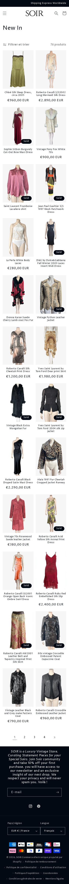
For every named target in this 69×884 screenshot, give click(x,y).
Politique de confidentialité (21, 867)
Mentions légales (54, 878)
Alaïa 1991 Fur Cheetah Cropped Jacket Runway (51, 481)
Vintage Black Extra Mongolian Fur (18, 427)
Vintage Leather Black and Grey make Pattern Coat (18, 713)
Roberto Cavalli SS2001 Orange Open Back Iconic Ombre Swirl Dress (18, 596)
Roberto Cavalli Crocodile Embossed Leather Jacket (51, 712)
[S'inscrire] (57, 792)
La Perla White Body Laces (18, 262)
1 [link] (14, 737)
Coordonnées (50, 873)
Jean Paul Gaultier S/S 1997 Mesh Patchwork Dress (51, 209)
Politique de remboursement (40, 861)
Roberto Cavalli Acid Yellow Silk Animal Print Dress (51, 539)
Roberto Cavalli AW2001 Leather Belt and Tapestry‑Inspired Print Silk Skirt (18, 658)
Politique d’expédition (27, 873)
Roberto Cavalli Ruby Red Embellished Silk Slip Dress (51, 596)
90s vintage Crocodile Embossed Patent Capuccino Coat (51, 656)
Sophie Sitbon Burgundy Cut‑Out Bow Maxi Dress (18, 151)
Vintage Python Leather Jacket (51, 319)
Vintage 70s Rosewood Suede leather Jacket (18, 538)
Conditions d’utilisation (53, 867)
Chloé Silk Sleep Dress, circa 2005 (18, 94)
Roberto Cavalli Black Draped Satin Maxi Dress (18, 481)
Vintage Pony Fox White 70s (51, 151)
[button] (5, 13)
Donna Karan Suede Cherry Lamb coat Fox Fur (18, 319)
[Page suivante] (54, 737)
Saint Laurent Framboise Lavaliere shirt (18, 208)
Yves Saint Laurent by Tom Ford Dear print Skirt (51, 370)
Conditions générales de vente (25, 878)
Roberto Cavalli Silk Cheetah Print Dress (18, 370)
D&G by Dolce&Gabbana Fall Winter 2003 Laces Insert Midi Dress (50, 263)
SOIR (19, 857)
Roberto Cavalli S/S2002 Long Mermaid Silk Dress (51, 94)
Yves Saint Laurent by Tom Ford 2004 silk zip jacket (50, 428)
